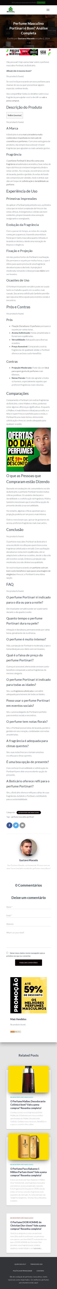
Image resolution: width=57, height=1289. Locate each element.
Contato (40, 1271)
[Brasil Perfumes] (11, 10)
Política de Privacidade (22, 1271)
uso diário (40, 270)
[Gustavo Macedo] (28, 848)
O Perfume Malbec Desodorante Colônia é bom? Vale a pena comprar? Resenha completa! (27, 1104)
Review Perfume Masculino (28, 812)
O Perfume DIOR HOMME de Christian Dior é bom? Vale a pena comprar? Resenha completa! (28, 1225)
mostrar (17, 115)
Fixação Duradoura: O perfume (26, 326)
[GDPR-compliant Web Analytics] (15, 1031)
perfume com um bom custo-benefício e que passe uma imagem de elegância (28, 571)
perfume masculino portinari (22, 817)
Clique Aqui (41, 3)
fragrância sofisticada (23, 691)
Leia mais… (38, 1248)
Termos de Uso (36, 1264)
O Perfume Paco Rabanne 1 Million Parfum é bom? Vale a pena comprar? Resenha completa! (28, 1172)
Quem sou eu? (20, 1264)
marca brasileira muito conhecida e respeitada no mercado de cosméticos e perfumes (24, 137)
